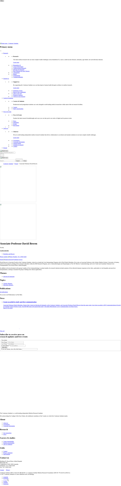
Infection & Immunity (18, 69)
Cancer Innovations (18, 66)
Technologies (16, 75)
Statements (16, 122)
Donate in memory (18, 95)
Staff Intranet (6, 454)
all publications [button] (4, 292)
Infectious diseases (8, 285)
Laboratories (16, 72)
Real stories (16, 125)
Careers (15, 107)
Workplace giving (17, 90)
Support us (6, 78)
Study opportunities (18, 108)
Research (5, 53)
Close (25, 160)
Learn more (16, 62)
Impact (15, 74)
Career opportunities (8, 441)
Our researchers (7, 433)
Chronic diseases (8, 283)
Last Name (4, 344)
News (14, 121)
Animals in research (18, 145)
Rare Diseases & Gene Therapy (21, 71)
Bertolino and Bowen (8, 254)
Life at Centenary (7, 444)
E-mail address (5, 345)
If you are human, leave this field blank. (11, 349)
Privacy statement (7, 452)
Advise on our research (19, 96)
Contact (15, 146)
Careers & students (8, 98)
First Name (4, 342)
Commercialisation (18, 77)
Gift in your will (17, 93)
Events (15, 124)
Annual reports (17, 143)
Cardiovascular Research (19, 68)
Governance (16, 140)
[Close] (2, 155)
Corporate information (19, 142)
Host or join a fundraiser (19, 92)
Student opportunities (8, 443)
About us (5, 128)
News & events (7, 111)
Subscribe (4, 347)
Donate (5, 148)
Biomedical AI (17, 65)
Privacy (8, 470)
